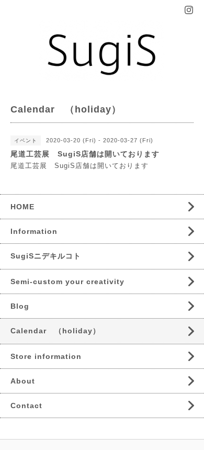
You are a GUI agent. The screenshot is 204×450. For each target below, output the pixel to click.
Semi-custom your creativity (67, 281)
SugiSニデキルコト (45, 256)
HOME (22, 207)
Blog (19, 306)
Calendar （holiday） (55, 331)
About (22, 381)
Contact (26, 405)
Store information (46, 356)
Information (34, 231)
